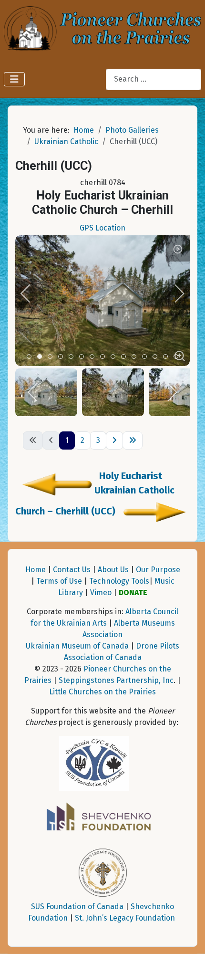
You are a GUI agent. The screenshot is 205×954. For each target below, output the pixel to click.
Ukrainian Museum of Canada (77, 645)
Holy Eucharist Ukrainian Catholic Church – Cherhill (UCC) (94, 493)
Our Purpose (158, 569)
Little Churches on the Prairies (102, 691)
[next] (173, 293)
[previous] (32, 293)
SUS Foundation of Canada (77, 906)
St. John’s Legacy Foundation (125, 918)
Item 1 (41, 357)
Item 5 (83, 357)
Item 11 (146, 357)
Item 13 (167, 357)
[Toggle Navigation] (14, 79)
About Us (113, 569)
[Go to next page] (114, 440)
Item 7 (104, 357)
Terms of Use (59, 581)
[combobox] (153, 79)
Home (35, 569)
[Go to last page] (133, 440)
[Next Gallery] (153, 511)
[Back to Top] (188, 936)
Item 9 (125, 357)
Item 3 (62, 357)
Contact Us (72, 569)
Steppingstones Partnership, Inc (116, 680)
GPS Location (102, 227)
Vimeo (101, 592)
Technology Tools (119, 581)
